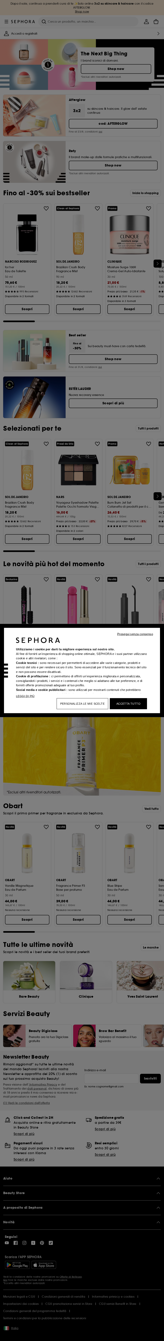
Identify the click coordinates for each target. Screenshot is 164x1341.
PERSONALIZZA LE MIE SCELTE (82, 703)
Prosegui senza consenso (135, 634)
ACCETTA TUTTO (128, 703)
